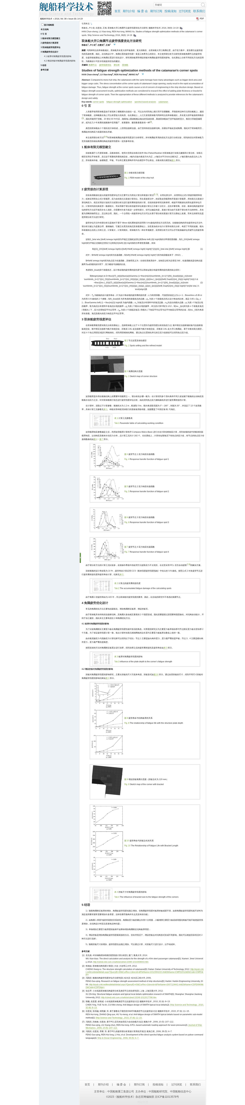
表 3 (165, 648)
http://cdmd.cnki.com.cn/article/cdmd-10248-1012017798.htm (128, 997)
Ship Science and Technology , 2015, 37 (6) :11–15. (119, 1018)
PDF (202, 18)
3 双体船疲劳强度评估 (50, 47)
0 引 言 (44, 34)
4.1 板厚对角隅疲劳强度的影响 (57, 56)
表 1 (105, 409)
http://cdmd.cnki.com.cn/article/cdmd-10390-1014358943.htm (120, 962)
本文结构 (45, 29)
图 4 (95, 439)
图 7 (101, 439)
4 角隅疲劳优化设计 (49, 52)
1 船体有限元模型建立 (50, 38)
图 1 (173, 160)
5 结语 (43, 65)
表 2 (121, 574)
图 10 (156, 674)
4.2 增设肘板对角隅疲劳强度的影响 (59, 61)
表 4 (107, 678)
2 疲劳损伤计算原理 (49, 43)
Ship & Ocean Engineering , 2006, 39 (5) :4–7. (118, 1038)
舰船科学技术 (46, 19)
